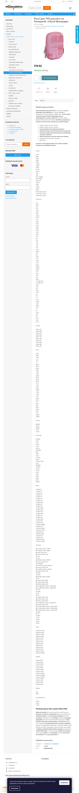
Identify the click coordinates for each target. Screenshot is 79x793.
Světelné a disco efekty (15, 104)
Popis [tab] (36, 101)
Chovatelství (12, 88)
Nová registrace (10, 196)
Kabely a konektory (12, 109)
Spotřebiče (9, 29)
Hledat (47, 8)
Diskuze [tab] (42, 101)
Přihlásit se (11, 192)
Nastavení (14, 788)
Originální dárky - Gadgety (15, 91)
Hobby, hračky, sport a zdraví (14, 37)
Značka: (40, 28)
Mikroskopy (12, 67)
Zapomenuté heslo (10, 198)
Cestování (11, 42)
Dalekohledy (12, 55)
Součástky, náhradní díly (13, 111)
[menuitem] (8, 14)
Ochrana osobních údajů (16, 129)
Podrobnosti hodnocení (57, 26)
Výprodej (9, 24)
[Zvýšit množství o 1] (41, 77)
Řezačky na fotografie (15, 78)
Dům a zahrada (10, 31)
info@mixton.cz (12, 763)
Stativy (11, 85)
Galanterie (11, 101)
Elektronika (9, 26)
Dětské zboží (12, 47)
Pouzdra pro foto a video (16, 70)
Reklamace (37, 1)
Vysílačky (11, 96)
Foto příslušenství (13, 49)
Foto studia (12, 60)
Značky (8, 116)
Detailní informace (39, 83)
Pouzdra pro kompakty (16, 73)
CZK (63, 1)
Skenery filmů (13, 83)
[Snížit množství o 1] (41, 79)
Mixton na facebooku (14, 771)
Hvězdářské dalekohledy (16, 62)
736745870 (11, 765)
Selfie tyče (12, 80)
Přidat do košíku (51, 78)
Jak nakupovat (13, 131)
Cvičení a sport (12, 44)
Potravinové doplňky (14, 106)
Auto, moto (11, 39)
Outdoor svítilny (13, 98)
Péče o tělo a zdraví (14, 93)
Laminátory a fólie (14, 65)
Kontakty (12, 133)
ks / (18, 155)
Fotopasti (11, 57)
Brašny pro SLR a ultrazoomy (17, 75)
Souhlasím (64, 783)
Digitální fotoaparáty (15, 52)
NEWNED (8, 114)
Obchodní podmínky (15, 127)
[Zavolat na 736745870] (8, 1)
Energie (8, 34)
